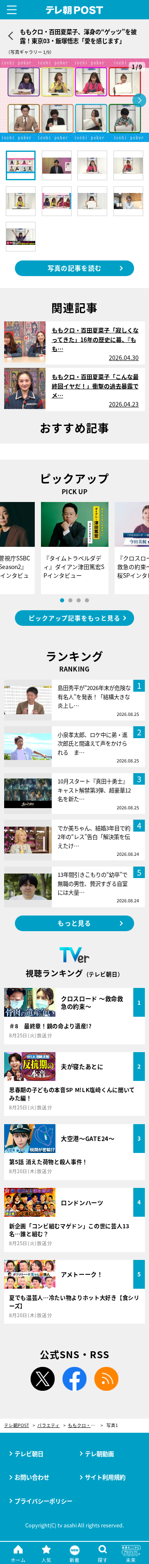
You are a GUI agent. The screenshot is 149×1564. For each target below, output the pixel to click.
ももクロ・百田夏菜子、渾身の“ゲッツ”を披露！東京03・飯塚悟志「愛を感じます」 (85, 1425)
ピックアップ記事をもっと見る (74, 618)
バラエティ (48, 1425)
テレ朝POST (74, 10)
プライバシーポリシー (43, 1501)
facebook (74, 1379)
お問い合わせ (31, 1477)
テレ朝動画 (99, 1453)
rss (106, 1379)
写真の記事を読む (74, 267)
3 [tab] (79, 600)
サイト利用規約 (105, 1477)
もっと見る (74, 922)
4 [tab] (87, 600)
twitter (43, 1379)
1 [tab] (62, 600)
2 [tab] (70, 600)
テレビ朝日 (28, 1453)
